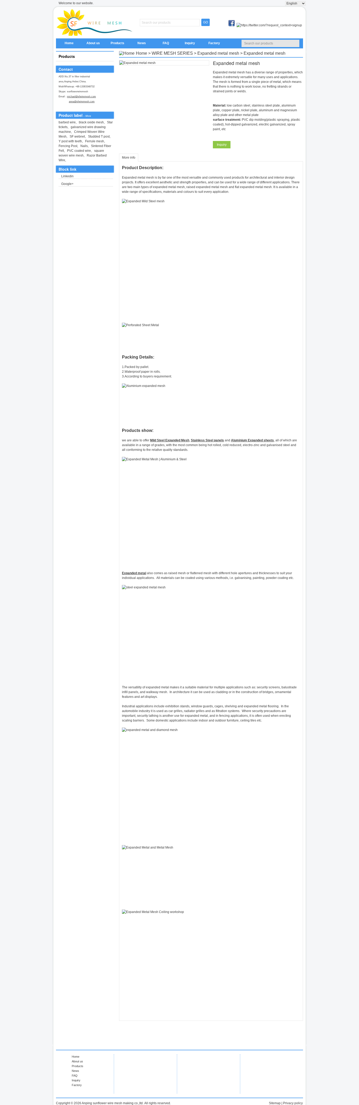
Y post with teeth (70, 141)
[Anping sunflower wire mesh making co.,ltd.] (95, 22)
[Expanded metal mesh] (164, 62)
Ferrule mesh (94, 141)
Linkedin (67, 176)
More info (128, 157)
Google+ (67, 184)
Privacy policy (293, 1103)
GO (205, 22)
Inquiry (190, 43)
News (141, 43)
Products (117, 43)
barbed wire (67, 122)
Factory (214, 43)
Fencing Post (68, 146)
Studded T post (99, 136)
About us (93, 43)
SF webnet (77, 136)
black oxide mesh (91, 122)
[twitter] (269, 25)
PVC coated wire (79, 151)
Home (69, 43)
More (88, 116)
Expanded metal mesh (218, 53)
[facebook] (231, 25)
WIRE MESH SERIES (172, 53)
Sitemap (275, 1103)
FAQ (166, 43)
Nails (84, 146)
